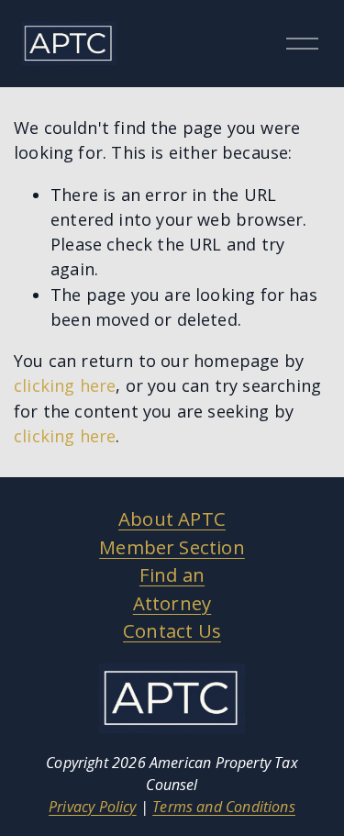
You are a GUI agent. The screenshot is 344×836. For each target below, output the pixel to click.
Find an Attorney (172, 588)
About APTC (172, 518)
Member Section (172, 547)
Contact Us (172, 630)
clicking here (65, 385)
